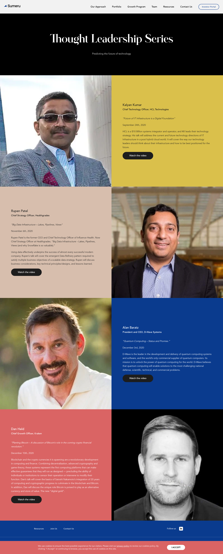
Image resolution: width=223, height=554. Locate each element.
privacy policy (123, 546)
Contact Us (68, 528)
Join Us (53, 528)
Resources (39, 528)
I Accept (176, 547)
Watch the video (137, 155)
